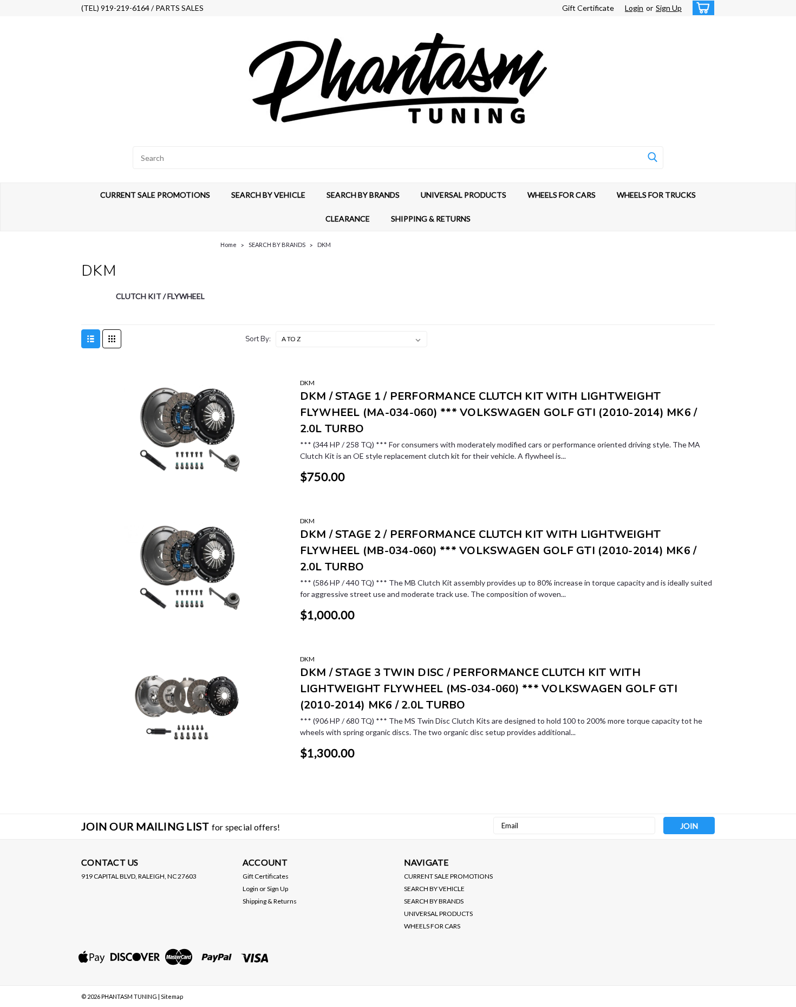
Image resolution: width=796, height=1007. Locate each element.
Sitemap (172, 996)
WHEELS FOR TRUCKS (656, 194)
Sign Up (669, 7)
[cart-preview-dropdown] (701, 8)
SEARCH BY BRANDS (363, 194)
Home (228, 244)
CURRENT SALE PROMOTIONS (155, 194)
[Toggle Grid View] (111, 338)
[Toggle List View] (90, 338)
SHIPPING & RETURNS (431, 218)
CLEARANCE (347, 218)
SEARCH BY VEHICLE (268, 194)
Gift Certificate (588, 7)
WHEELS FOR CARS (561, 194)
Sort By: (258, 339)
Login (634, 7)
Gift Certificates (266, 876)
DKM (324, 244)
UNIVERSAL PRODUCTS (463, 194)
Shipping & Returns (270, 901)
